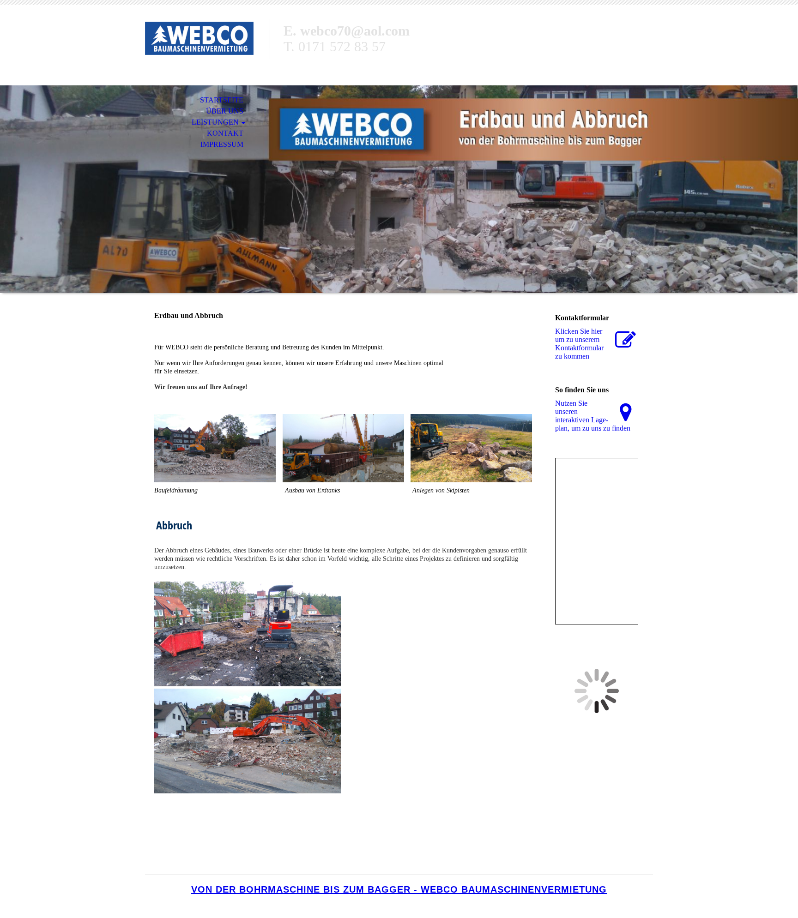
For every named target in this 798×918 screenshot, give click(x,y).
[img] (207, 45)
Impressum (221, 144)
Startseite (221, 100)
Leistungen (215, 122)
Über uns (224, 111)
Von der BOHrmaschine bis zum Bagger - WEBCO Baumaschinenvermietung (399, 889)
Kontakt (225, 133)
